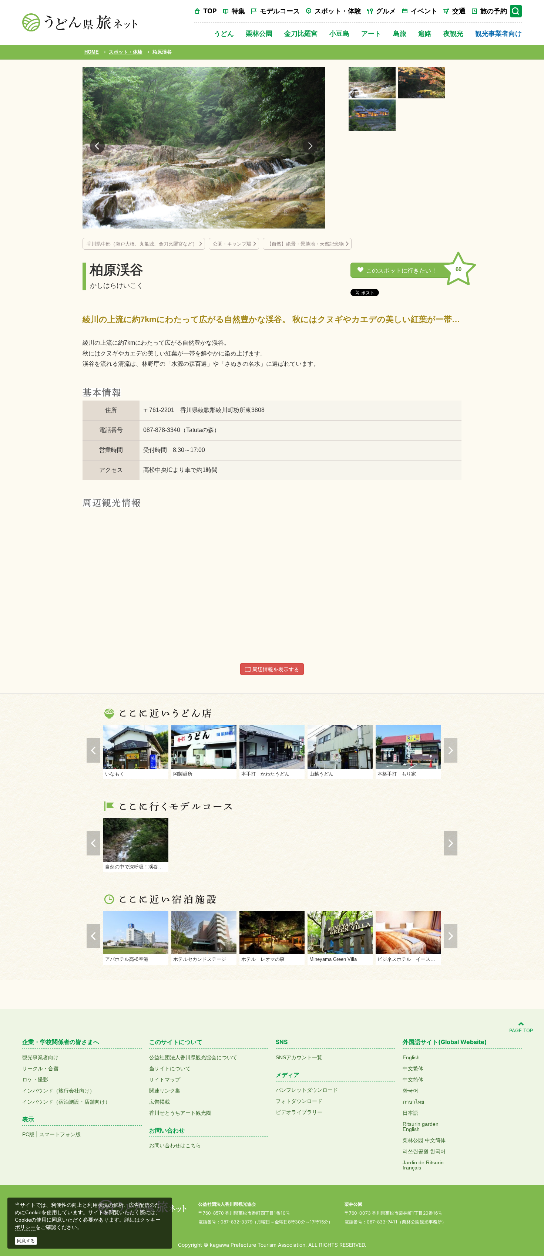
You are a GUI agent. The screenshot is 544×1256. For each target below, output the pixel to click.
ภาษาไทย (413, 1102)
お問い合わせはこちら (175, 1145)
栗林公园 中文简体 (424, 1140)
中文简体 (413, 1080)
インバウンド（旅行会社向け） (58, 1091)
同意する (26, 1240)
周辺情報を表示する (275, 669)
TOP (210, 11)
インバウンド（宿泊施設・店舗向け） (66, 1102)
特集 (238, 11)
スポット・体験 (338, 11)
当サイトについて (170, 1068)
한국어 (410, 1091)
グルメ (386, 11)
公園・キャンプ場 (232, 244)
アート (371, 33)
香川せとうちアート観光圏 (180, 1113)
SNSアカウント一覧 (299, 1057)
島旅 (399, 33)
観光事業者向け (498, 33)
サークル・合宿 (40, 1068)
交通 (459, 11)
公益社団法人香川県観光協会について (193, 1057)
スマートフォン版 (60, 1134)
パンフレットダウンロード (307, 1090)
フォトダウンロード (299, 1101)
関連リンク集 (164, 1091)
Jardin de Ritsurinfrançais (423, 1165)
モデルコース (280, 11)
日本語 (410, 1113)
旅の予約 (493, 11)
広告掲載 (159, 1102)
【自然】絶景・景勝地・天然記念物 (305, 244)
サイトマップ (164, 1080)
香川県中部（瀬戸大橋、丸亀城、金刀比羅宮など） (142, 244)
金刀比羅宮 (301, 33)
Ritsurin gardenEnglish (421, 1126)
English (411, 1057)
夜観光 (453, 33)
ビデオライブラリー (299, 1112)
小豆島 (339, 33)
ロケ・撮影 (35, 1080)
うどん (224, 33)
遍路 (424, 33)
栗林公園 (259, 33)
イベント (424, 11)
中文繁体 (413, 1068)
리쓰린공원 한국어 (424, 1151)
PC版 (28, 1134)
